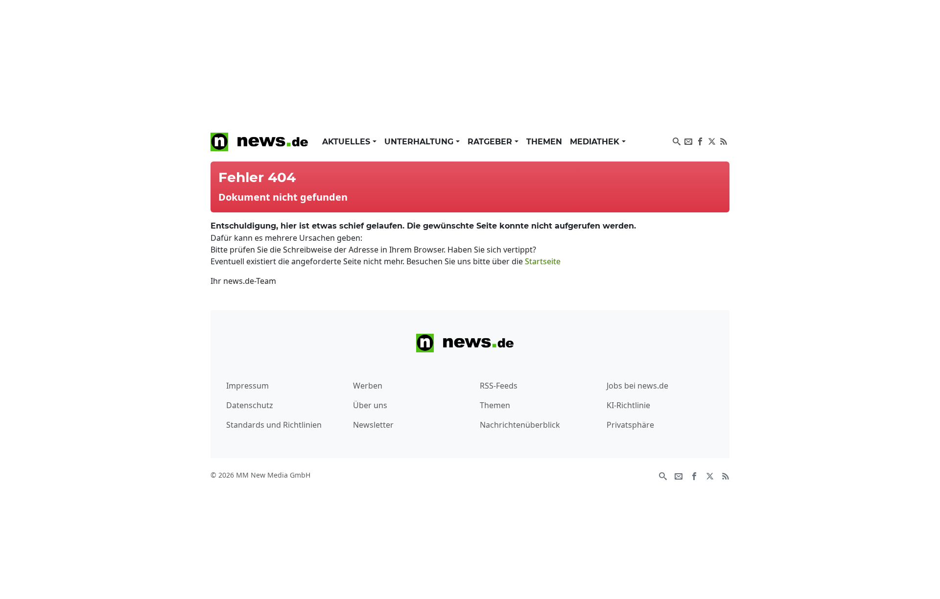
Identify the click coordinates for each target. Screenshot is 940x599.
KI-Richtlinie (628, 405)
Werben (367, 385)
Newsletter (373, 424)
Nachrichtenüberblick (520, 424)
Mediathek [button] (596, 141)
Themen (544, 141)
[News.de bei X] (712, 140)
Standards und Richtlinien (274, 424)
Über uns (370, 405)
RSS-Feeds (498, 385)
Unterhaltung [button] (420, 141)
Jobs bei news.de (637, 385)
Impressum (247, 385)
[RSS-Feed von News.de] (723, 140)
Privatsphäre (630, 424)
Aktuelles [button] (347, 141)
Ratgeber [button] (491, 141)
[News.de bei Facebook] (700, 140)
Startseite (543, 261)
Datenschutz (249, 405)
